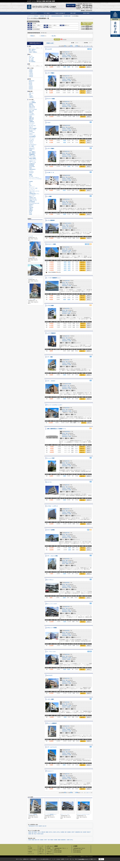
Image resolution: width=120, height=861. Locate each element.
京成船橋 (68, 55)
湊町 (68, 702)
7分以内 (30, 72)
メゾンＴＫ (30, 278)
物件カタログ (49, 853)
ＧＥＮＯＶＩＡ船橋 (51, 244)
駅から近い (42, 851)
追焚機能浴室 (32, 163)
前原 (81, 832)
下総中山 (39, 832)
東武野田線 (64, 251)
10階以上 (31, 208)
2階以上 (30, 206)
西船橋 (32, 35)
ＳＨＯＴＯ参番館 (50, 529)
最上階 (30, 211)
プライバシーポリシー (32, 849)
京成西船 (62, 832)
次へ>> (88, 46)
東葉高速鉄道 (65, 56)
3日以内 (30, 95)
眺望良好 (31, 120)
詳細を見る (82, 66)
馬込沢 (35, 833)
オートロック (32, 189)
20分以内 (31, 76)
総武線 (63, 53)
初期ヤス (41, 848)
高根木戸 (89, 832)
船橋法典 (43, 832)
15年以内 (31, 87)
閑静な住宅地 (32, 106)
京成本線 (64, 55)
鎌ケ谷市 (44, 826)
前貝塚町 (69, 383)
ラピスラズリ (49, 675)
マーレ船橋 (48, 196)
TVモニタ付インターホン (34, 191)
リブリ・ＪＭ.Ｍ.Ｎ (50, 380)
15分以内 (31, 75)
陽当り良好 (31, 105)
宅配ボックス (32, 192)
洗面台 (30, 167)
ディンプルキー (32, 195)
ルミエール (48, 482)
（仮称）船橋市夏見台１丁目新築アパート (56, 428)
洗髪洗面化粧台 (32, 169)
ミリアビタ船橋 (50, 305)
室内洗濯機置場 (32, 136)
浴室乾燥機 (31, 165)
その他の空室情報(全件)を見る (53, 272)
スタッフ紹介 (49, 849)
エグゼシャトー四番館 (51, 627)
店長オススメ (42, 853)
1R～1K (30, 56)
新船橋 (69, 251)
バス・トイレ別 (32, 162)
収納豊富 (31, 181)
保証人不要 (31, 110)
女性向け (31, 133)
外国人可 (31, 127)
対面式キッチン (32, 161)
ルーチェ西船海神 (50, 220)
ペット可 (41, 846)
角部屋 (30, 214)
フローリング (32, 137)
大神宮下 (73, 832)
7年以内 (30, 84)
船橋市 (66, 51)
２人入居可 (31, 113)
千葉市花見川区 (31, 826)
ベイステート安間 (31, 299)
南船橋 (47, 832)
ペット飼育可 (32, 101)
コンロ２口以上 (32, 157)
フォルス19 (49, 49)
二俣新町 (68, 839)
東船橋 (67, 563)
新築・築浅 (42, 849)
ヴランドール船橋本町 (51, 723)
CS (29, 182)
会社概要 (30, 848)
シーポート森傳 (50, 699)
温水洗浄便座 (32, 166)
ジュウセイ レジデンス (52, 506)
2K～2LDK (31, 58)
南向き (30, 212)
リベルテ (48, 122)
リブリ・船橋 (49, 356)
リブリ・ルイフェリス (51, 747)
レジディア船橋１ (50, 148)
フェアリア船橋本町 (51, 333)
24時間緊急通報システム (34, 193)
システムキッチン (32, 159)
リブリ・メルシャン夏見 (52, 555)
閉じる (101, 859)
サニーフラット (50, 579)
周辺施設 (49, 848)
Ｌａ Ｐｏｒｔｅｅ (51, 651)
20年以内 (31, 88)
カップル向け (32, 132)
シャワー (31, 170)
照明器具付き (32, 148)
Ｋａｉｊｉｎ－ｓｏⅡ (51, 603)
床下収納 (31, 176)
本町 (68, 51)
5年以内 (30, 83)
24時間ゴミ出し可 (33, 200)
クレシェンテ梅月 (50, 458)
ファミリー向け (32, 135)
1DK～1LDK (31, 57)
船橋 (67, 53)
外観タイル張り (32, 155)
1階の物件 (31, 207)
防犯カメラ (31, 196)
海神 (68, 199)
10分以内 (31, 73)
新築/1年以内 (31, 80)
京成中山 (55, 832)
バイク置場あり (32, 151)
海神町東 (69, 223)
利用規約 (30, 851)
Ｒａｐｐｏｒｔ (50, 771)
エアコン (31, 173)
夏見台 (69, 431)
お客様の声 (49, 851)
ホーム (29, 846)
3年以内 (30, 82)
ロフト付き (31, 139)
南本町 (69, 125)
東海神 (43, 35)
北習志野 (84, 832)
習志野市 (40, 826)
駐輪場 (30, 150)
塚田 (68, 385)
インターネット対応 (33, 188)
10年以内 (31, 86)
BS (29, 184)
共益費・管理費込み (33, 52)
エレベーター (32, 147)
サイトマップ (31, 853)
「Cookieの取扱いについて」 (83, 859)
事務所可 (31, 112)
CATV (30, 185)
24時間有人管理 (32, 197)
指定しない (31, 93)
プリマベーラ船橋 (50, 98)
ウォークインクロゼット (34, 177)
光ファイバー (32, 186)
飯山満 (54, 35)
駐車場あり (31, 204)
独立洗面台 (31, 172)
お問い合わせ (49, 846)
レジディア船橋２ (50, 73)
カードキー (31, 124)
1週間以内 (31, 97)
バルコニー (31, 143)
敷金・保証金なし (32, 49)
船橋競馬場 (77, 832)
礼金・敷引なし (32, 50)
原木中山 (50, 832)
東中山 (58, 832)
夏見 (68, 247)
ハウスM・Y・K (50, 172)
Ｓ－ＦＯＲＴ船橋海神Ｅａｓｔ (53, 277)
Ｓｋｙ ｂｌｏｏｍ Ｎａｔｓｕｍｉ (54, 404)
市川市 (36, 826)
